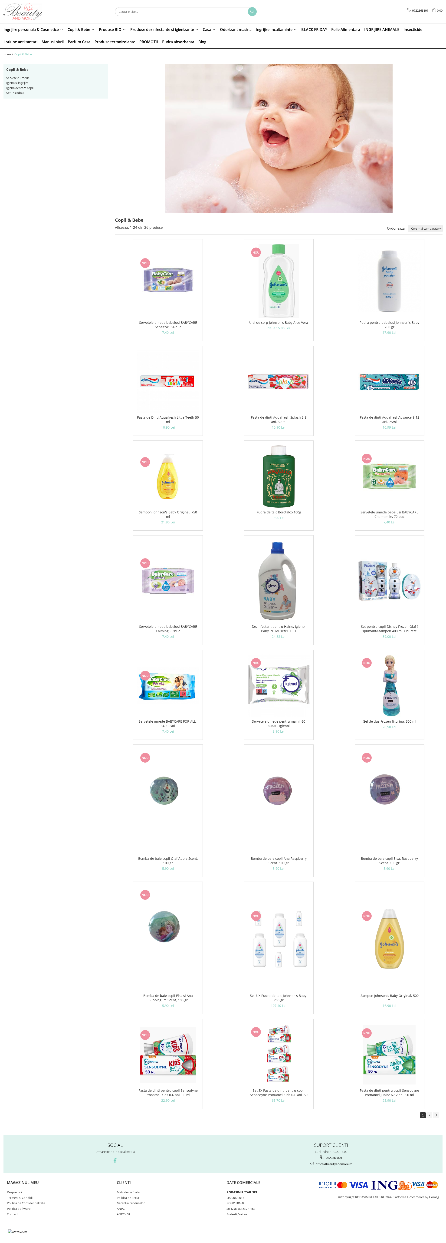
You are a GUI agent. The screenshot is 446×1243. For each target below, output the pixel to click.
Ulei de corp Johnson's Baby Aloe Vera (278, 322)
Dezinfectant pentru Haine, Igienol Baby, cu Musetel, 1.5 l (278, 628)
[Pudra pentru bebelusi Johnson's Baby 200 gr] (389, 281)
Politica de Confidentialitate (26, 1203)
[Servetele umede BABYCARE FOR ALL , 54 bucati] (168, 685)
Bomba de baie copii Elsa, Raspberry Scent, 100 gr (389, 860)
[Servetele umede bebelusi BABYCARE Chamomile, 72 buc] (389, 476)
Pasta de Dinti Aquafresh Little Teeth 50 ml (168, 419)
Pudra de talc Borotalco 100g (278, 512)
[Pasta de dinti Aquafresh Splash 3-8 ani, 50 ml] (279, 381)
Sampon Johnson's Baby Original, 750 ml (168, 514)
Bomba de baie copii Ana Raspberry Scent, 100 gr (279, 860)
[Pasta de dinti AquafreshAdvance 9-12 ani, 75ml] (389, 381)
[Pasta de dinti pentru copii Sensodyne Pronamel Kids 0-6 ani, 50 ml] (168, 1055)
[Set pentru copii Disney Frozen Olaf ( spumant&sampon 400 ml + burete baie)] (389, 581)
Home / (8, 54)
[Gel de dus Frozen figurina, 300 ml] (389, 686)
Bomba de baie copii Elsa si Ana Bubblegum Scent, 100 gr (168, 997)
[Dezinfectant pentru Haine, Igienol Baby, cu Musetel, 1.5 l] (279, 581)
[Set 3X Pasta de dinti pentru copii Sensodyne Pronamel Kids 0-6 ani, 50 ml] (279, 1055)
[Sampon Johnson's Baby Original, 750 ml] (168, 476)
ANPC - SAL (124, 1214)
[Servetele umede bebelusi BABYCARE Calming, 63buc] (168, 581)
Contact (12, 1214)
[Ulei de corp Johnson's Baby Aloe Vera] (279, 281)
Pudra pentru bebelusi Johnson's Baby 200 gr (389, 324)
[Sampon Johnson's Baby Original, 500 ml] (389, 939)
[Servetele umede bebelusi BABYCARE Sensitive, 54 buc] (168, 281)
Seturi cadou (15, 93)
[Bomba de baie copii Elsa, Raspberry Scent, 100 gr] (389, 801)
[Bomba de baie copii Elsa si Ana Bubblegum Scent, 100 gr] (168, 938)
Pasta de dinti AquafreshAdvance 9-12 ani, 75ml (389, 419)
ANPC (121, 1209)
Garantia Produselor (131, 1203)
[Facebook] (115, 1161)
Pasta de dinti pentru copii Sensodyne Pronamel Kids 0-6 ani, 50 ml (168, 1092)
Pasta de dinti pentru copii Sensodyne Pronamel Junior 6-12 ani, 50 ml (389, 1092)
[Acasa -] (26, 11)
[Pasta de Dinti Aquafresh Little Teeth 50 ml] (168, 381)
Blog (202, 41)
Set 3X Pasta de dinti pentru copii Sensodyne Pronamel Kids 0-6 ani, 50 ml (279, 1092)
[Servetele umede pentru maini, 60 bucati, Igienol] (279, 686)
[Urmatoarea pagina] (436, 1115)
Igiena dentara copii (19, 88)
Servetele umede (18, 78)
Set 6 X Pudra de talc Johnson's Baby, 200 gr (278, 997)
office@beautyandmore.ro (333, 1164)
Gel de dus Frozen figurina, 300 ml (389, 721)
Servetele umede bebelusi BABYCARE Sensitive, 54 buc (168, 324)
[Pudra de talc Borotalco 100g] (279, 476)
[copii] (279, 138)
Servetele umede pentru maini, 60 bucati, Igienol (278, 723)
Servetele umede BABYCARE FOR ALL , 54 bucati (168, 723)
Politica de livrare (18, 1209)
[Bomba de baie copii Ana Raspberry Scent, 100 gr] (279, 801)
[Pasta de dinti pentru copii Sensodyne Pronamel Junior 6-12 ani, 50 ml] (389, 1054)
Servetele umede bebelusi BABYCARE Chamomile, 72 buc (389, 514)
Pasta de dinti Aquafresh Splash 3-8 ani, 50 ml (279, 419)
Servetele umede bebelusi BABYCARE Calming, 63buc (168, 628)
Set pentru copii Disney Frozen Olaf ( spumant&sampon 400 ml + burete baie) (389, 628)
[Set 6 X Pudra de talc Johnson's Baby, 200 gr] (279, 939)
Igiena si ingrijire (17, 83)
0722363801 (333, 1158)
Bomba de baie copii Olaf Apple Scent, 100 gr (168, 860)
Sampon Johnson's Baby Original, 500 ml (390, 997)
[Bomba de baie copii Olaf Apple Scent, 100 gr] (168, 801)
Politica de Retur (128, 1198)
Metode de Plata (128, 1192)
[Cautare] (252, 11)
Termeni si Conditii (20, 1198)
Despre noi (14, 1192)
